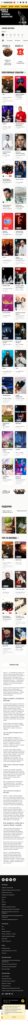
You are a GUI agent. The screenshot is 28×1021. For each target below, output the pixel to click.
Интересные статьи (7, 892)
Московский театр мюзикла (7, 129)
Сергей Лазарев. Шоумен (8, 936)
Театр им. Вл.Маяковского (19, 157)
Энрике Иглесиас (6, 931)
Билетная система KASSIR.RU (9, 964)
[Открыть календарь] (3, 40)
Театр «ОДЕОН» (19, 650)
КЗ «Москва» (18, 236)
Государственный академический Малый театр (6, 401)
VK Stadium (18, 372)
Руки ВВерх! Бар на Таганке (7, 373)
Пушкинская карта (6, 978)
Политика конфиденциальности (10, 919)
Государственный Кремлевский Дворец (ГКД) (20, 263)
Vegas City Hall (19, 99)
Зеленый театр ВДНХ (7, 210)
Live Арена (18, 128)
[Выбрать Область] (23, 2)
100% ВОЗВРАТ (5, 976)
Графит (4, 345)
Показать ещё (14, 665)
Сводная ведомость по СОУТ (9, 950)
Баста (3, 929)
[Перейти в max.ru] (3, 879)
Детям (11, 7)
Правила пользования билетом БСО (11, 988)
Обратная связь (6, 948)
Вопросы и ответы (6, 983)
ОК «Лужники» (19, 564)
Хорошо (14, 1017)
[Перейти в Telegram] (6, 879)
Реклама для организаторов (9, 966)
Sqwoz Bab (4, 938)
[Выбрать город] (20, 2)
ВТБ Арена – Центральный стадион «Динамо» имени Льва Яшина (7, 100)
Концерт (4, 7)
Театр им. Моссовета (20, 593)
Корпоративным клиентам (8, 981)
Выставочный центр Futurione (20, 454)
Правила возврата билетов (8, 906)
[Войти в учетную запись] (26, 2)
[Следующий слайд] (25, 22)
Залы (3, 899)
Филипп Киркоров (6, 941)
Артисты (4, 897)
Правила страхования (7, 887)
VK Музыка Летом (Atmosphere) (7, 262)
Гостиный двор (19, 210)
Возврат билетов (6, 985)
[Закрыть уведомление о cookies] (24, 1006)
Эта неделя (9, 40)
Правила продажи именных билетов (11, 890)
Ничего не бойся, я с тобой (8, 933)
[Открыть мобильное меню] (2, 2)
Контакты (4, 953)
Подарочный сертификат (8, 894)
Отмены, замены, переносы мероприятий (12, 990)
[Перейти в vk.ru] (10, 879)
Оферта (4, 904)
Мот (3, 926)
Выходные (17, 40)
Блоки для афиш (6, 969)
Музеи (17, 7)
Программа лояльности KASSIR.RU (11, 909)
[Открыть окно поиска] (18, 2)
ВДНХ (4, 428)
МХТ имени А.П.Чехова (5, 291)
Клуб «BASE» (18, 428)
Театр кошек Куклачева (5, 455)
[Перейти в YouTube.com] (14, 879)
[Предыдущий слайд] (23, 22)
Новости (4, 902)
